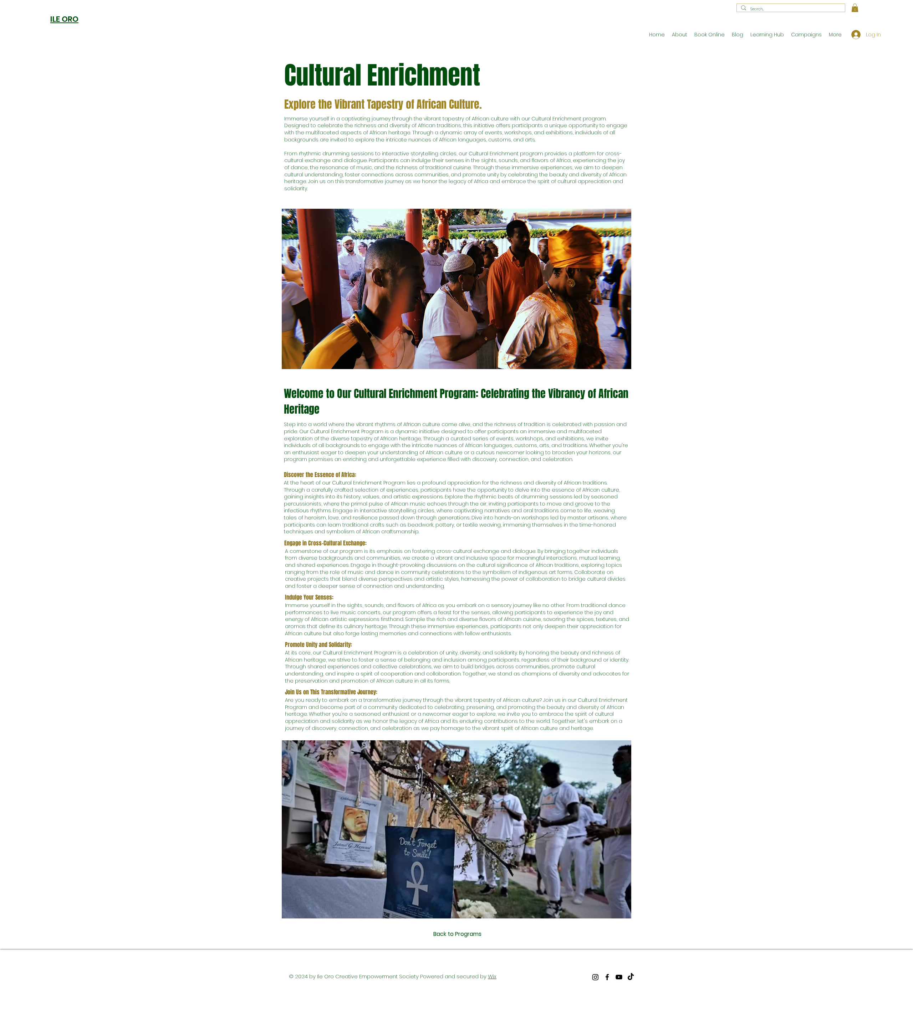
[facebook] (607, 977)
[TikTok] (631, 977)
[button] (854, 8)
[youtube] (619, 977)
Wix (492, 976)
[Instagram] (595, 977)
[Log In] (853, 34)
